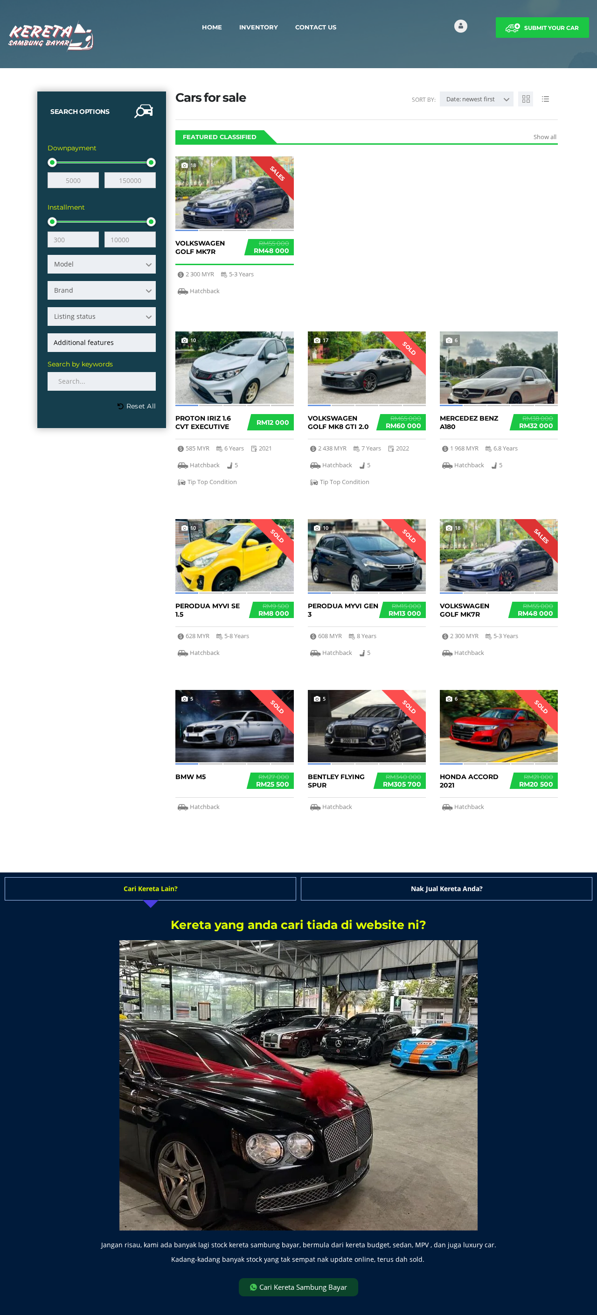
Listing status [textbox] (75, 316)
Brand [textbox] (63, 290)
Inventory (258, 27)
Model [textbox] (64, 264)
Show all (545, 137)
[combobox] (102, 264)
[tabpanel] (298, 1107)
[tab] (150, 888)
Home (212, 27)
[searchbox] (103, 343)
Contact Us (315, 27)
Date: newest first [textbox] (470, 99)
